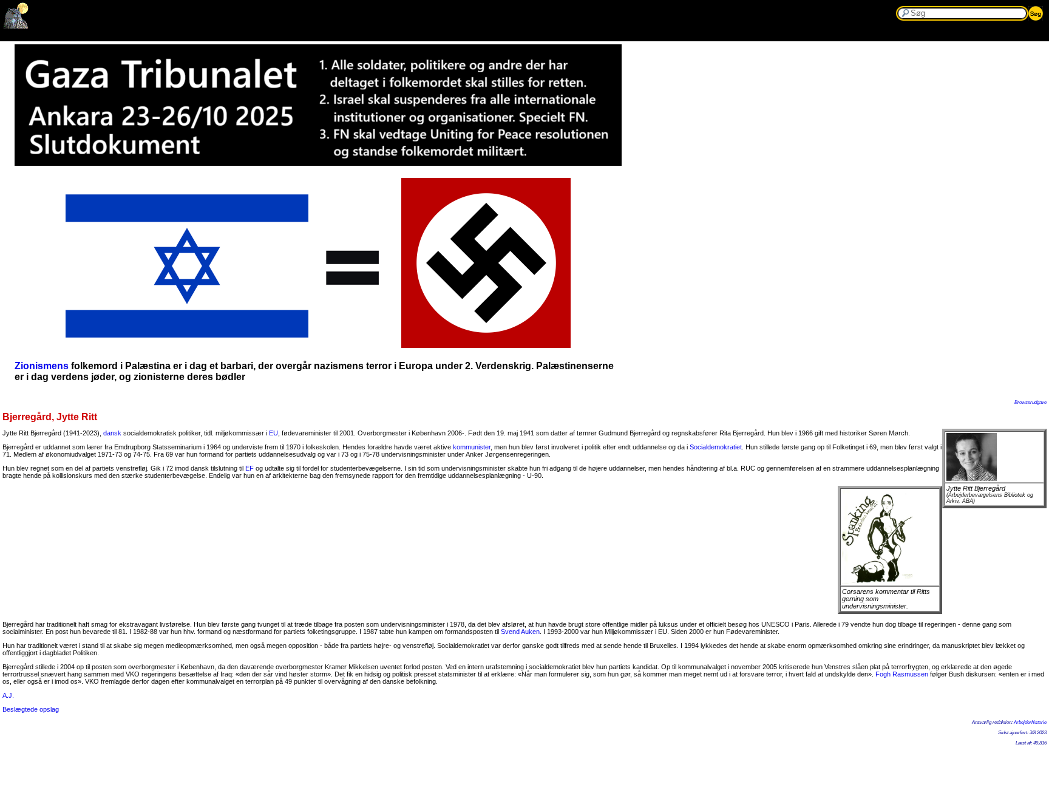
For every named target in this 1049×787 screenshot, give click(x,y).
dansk (112, 433)
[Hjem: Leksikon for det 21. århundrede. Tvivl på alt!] (16, 26)
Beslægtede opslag (30, 709)
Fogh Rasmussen (901, 674)
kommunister (472, 447)
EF (249, 468)
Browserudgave (1030, 402)
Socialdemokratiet (716, 447)
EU (273, 433)
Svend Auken (520, 631)
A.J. (8, 695)
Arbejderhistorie (1030, 722)
